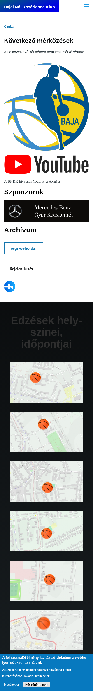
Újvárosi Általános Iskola (47, 389)
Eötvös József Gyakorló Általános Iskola (46, 438)
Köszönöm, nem (36, 684)
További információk (36, 676)
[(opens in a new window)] (46, 164)
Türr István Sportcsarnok (46, 488)
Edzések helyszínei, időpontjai (46, 332)
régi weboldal (24, 248)
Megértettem (12, 684)
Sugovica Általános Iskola (46, 538)
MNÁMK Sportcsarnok (46, 637)
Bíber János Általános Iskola (46, 587)
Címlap (9, 26)
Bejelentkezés (21, 269)
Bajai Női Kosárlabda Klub (29, 7)
